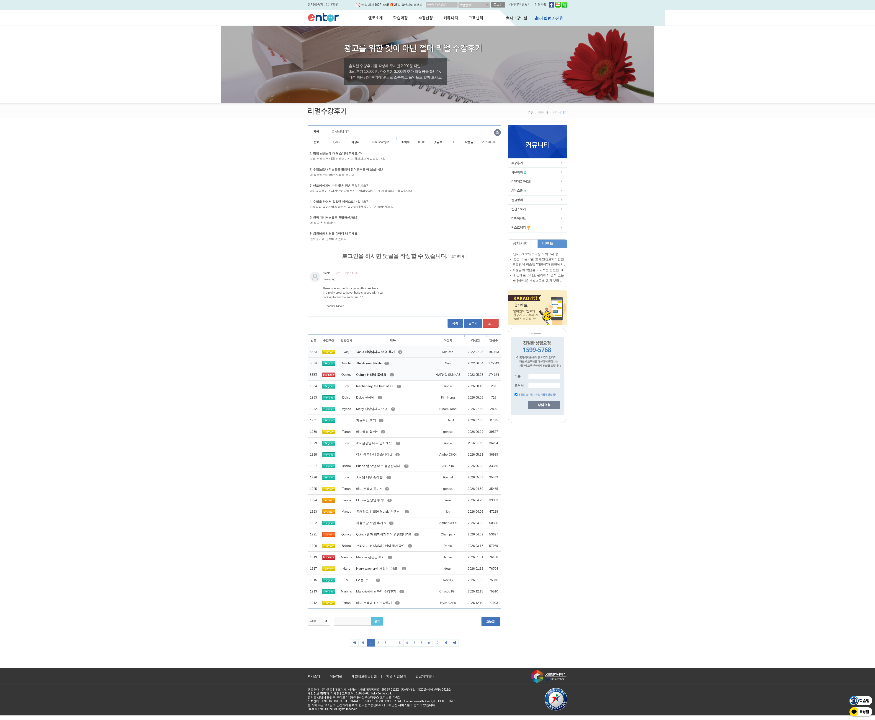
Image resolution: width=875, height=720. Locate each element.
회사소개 (314, 676)
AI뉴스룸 (517, 190)
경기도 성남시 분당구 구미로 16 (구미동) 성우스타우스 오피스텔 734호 (354, 697)
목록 (455, 323)
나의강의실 (518, 18)
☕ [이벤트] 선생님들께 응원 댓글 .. (537, 280)
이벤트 (547, 243)
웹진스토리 (518, 209)
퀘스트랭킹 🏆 (521, 227)
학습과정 (400, 18)
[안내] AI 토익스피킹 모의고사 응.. (536, 254)
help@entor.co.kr (382, 693)
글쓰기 (473, 323)
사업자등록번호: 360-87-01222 (379, 689)
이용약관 (336, 676)
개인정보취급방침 (364, 676)
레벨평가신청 (551, 18)
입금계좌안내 (425, 676)
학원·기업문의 (396, 676)
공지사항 (520, 243)
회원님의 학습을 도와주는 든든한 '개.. (539, 270)
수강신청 (425, 18)
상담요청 (544, 405)
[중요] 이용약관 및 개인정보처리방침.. (539, 259)
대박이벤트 (518, 218)
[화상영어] (323, 17)
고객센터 (475, 18)
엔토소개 (375, 18)
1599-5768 (362, 693)
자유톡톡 (517, 172)
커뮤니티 (450, 18)
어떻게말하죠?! (521, 181)
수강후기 (517, 163)
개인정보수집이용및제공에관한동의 (537, 394)
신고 (491, 323)
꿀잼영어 (517, 200)
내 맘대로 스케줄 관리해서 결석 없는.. (539, 275)
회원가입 (540, 4)
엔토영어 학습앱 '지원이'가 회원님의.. (538, 264)
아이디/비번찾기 (519, 4)
